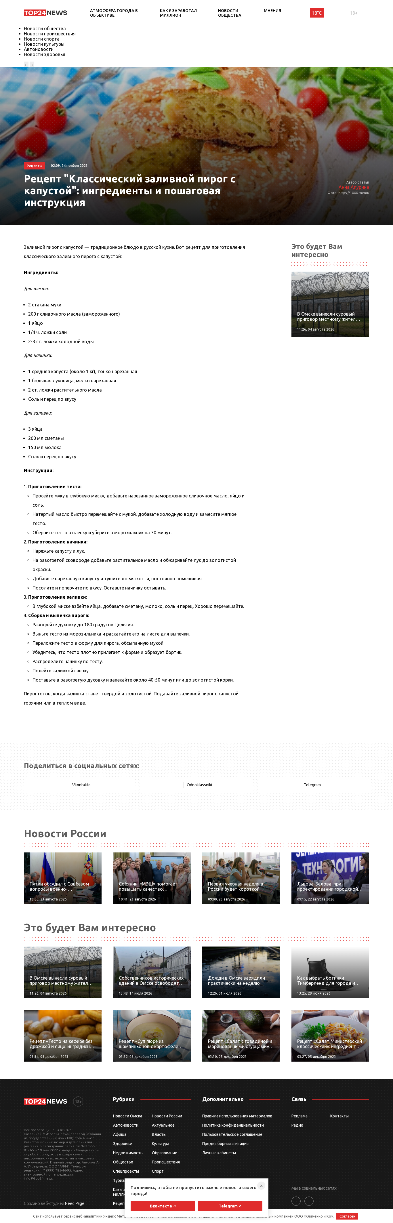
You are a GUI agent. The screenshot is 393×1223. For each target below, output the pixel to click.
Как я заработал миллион (178, 13)
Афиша (119, 1134)
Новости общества (229, 13)
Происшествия (166, 1162)
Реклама (299, 1116)
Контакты (339, 1116)
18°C (317, 13)
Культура (160, 1143)
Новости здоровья (44, 54)
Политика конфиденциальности (233, 1125)
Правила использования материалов (237, 1116)
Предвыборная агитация (225, 1143)
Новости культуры (44, 44)
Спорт (158, 1171)
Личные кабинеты (219, 1153)
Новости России (167, 1116)
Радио (297, 1125)
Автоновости (39, 49)
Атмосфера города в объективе (114, 13)
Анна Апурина (354, 187)
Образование (164, 1153)
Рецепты (121, 1203)
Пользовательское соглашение (232, 1134)
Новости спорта (42, 38)
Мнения (272, 10)
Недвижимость (128, 1153)
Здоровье (122, 1143)
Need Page (74, 1203)
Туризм (120, 1180)
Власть (159, 1134)
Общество (123, 1162)
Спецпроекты (126, 1171)
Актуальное (163, 1125)
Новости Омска (127, 1116)
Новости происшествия (50, 33)
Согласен (347, 1216)
